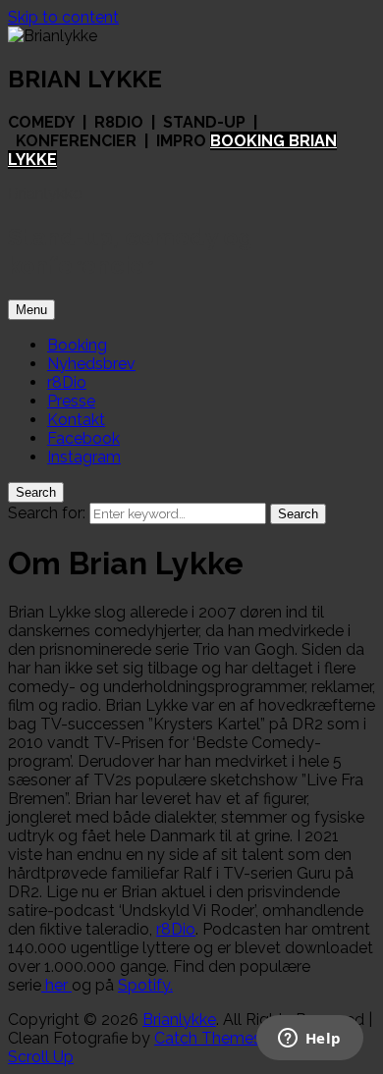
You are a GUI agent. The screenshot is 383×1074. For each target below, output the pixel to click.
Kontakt (76, 419)
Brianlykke (45, 194)
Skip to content (63, 17)
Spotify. (145, 985)
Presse (71, 401)
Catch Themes (207, 1038)
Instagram (84, 457)
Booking (77, 345)
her (56, 985)
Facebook (83, 438)
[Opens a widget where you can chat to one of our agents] (309, 1039)
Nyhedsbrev (91, 363)
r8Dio (66, 382)
